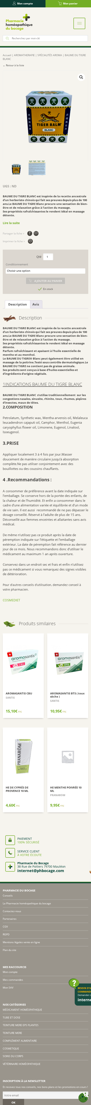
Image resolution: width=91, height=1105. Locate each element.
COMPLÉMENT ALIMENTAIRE (20, 1041)
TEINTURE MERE (12, 1033)
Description (17, 304)
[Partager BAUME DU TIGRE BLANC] (29, 233)
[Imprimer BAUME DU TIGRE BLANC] (30, 241)
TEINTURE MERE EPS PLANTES (21, 1025)
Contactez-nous (12, 911)
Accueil (7, 55)
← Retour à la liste (13, 65)
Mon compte (25, 3)
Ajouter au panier (48, 281)
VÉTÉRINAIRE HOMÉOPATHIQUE (21, 1064)
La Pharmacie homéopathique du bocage (27, 903)
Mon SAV (8, 987)
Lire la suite (11, 223)
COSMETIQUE (11, 1048)
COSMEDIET (12, 600)
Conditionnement (17, 264)
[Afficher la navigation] (79, 23)
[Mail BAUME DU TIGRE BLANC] (36, 233)
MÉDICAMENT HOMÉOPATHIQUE (22, 1010)
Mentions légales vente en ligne (21, 942)
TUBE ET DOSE (11, 1017)
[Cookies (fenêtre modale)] (83, 1097)
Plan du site (9, 950)
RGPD (6, 934)
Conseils (8, 895)
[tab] (17, 304)
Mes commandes (13, 980)
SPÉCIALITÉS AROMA (49, 55)
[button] (81, 77)
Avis (35, 304)
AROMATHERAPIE (24, 55)
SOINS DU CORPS (13, 1056)
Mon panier (70, 3)
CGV (5, 926)
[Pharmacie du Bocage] (19, 22)
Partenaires (10, 919)
